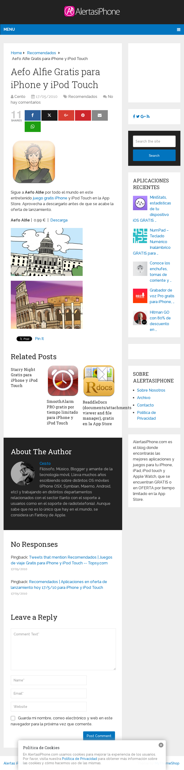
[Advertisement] (158, 72)
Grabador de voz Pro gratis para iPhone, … (162, 296)
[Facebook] (33, 115)
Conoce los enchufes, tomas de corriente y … (161, 272)
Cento (19, 96)
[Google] (66, 115)
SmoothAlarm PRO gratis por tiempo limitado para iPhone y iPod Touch (62, 412)
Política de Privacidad (79, 759)
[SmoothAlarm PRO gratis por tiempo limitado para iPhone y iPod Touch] (63, 380)
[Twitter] (49, 115)
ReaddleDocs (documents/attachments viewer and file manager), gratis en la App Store (107, 413)
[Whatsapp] (33, 126)
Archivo (143, 397)
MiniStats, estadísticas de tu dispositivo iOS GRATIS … (152, 209)
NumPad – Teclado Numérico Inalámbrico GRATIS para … (152, 242)
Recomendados (82, 96)
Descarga (59, 220)
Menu (9, 29)
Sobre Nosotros (151, 390)
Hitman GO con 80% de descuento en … (160, 321)
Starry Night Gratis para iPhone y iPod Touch (24, 377)
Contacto (145, 405)
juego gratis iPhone (50, 198)
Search (154, 155)
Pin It (39, 338)
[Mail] (100, 115)
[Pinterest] (83, 115)
